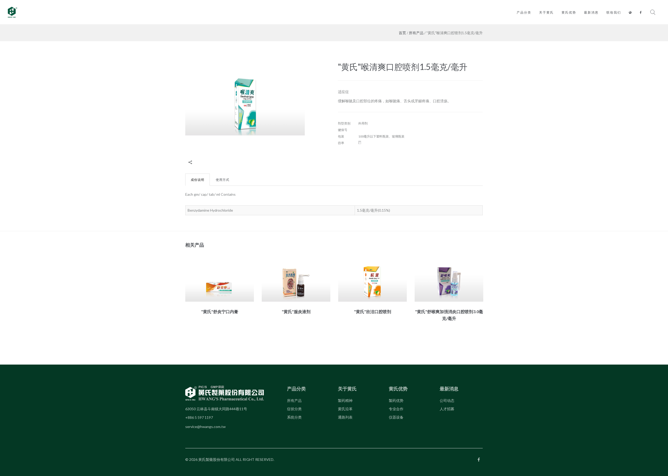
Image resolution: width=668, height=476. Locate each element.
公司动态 (447, 400)
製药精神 (345, 400)
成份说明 (197, 180)
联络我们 (613, 12)
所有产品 (416, 33)
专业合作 (396, 409)
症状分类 (294, 409)
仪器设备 (396, 417)
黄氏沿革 (345, 409)
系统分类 (294, 417)
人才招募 (447, 409)
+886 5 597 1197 (199, 417)
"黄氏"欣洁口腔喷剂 (372, 311)
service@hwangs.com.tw (205, 426)
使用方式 (222, 180)
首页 (402, 33)
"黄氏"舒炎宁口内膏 (219, 311)
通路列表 (345, 417)
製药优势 (396, 400)
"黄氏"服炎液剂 (296, 311)
